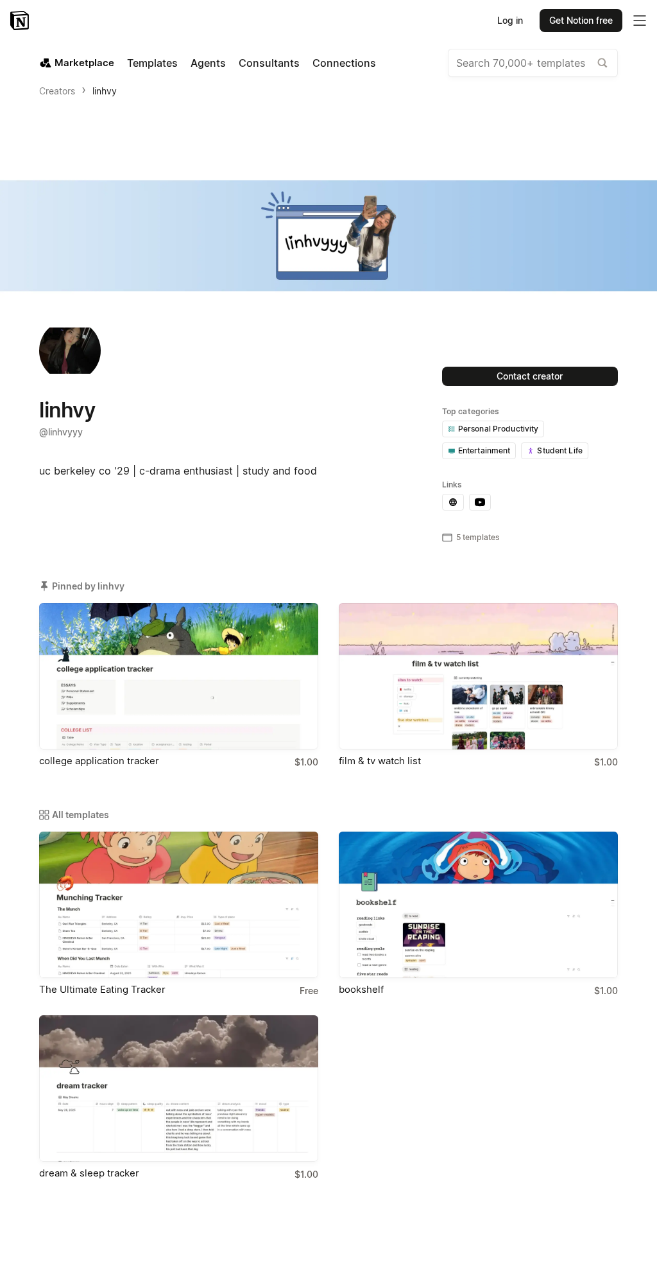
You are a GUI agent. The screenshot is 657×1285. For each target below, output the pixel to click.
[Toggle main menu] (640, 20)
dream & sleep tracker (89, 1173)
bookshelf (361, 989)
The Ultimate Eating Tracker (102, 989)
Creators (57, 90)
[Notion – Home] (20, 20)
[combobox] (533, 63)
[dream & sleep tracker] (178, 1088)
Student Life (560, 450)
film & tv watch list (380, 761)
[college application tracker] (178, 676)
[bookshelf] (478, 905)
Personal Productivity (498, 428)
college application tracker (99, 761)
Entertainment (484, 450)
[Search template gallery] (602, 63)
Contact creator (530, 376)
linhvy (104, 90)
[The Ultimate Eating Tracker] (178, 905)
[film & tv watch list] (478, 676)
